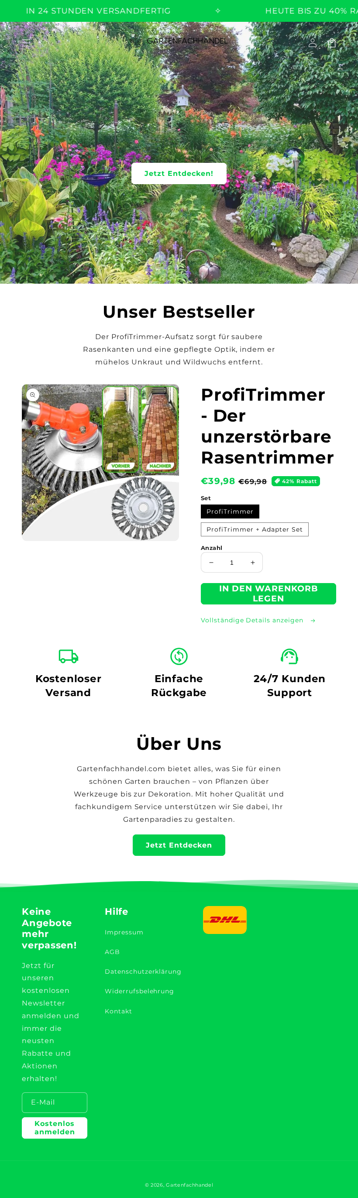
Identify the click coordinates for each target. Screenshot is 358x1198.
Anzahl (211, 547)
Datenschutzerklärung (143, 971)
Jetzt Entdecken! (179, 173)
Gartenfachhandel (189, 1185)
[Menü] (26, 42)
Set (206, 497)
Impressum (124, 932)
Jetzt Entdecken (179, 845)
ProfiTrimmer (230, 511)
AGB (112, 952)
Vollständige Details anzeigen (253, 620)
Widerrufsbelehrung (139, 991)
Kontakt (118, 1011)
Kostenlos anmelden (54, 1127)
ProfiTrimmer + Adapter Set (255, 529)
